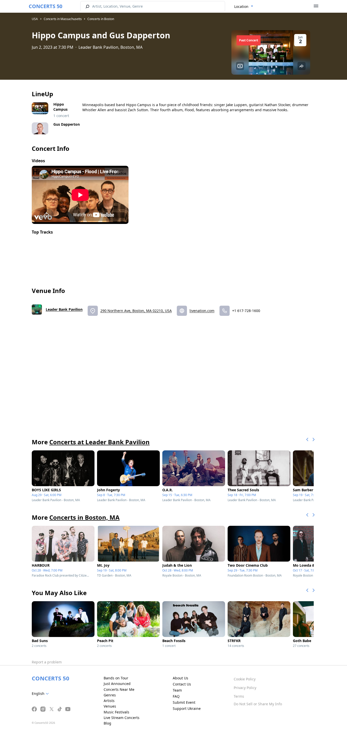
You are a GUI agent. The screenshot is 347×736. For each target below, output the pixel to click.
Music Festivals (116, 712)
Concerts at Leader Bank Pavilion (99, 442)
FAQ (176, 696)
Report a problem (47, 662)
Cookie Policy (245, 679)
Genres (110, 695)
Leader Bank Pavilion (64, 309)
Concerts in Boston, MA (84, 517)
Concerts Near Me (119, 689)
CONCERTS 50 (45, 6)
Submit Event (184, 702)
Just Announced (117, 683)
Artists (109, 700)
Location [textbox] (241, 6)
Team (177, 690)
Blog (107, 723)
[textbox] (41, 694)
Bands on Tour (116, 678)
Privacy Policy (245, 687)
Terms (239, 696)
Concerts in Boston (100, 19)
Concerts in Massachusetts (63, 19)
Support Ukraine (187, 708)
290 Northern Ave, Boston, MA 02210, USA (136, 310)
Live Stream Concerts (121, 717)
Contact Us (182, 684)
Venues (110, 706)
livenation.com (202, 310)
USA (35, 19)
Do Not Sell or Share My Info (258, 703)
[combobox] (243, 7)
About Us (180, 678)
